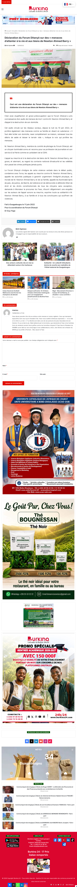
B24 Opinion (9, 45)
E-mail (5, 374)
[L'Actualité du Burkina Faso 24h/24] (38, 9)
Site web (43, 374)
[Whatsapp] (18, 885)
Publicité (31, 842)
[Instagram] (26, 885)
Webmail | (38, 842)
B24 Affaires (70, 884)
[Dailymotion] (64, 845)
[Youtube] (64, 841)
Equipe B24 (45, 842)
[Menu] (3, 10)
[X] (14, 885)
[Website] (17, 237)
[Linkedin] (22, 885)
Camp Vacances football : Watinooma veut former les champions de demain (12, 292)
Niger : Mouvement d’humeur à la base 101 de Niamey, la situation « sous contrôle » (62, 292)
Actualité (14, 31)
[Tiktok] (72, 841)
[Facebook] (10, 885)
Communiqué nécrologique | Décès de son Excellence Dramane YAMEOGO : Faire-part (44, 805)
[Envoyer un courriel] (14, 45)
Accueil (8, 31)
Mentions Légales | (33, 839)
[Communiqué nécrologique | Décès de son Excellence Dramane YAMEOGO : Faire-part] (8, 807)
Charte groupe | (45, 839)
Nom (5, 365)
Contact (38, 840)
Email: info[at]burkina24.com (38, 846)
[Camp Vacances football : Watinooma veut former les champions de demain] (14, 282)
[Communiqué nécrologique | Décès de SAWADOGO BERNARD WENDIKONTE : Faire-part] (8, 816)
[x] (59, 841)
